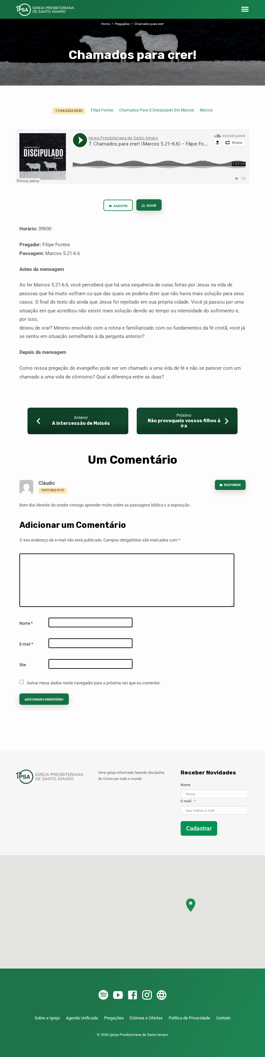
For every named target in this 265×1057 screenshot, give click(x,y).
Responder (232, 485)
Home (105, 24)
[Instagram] (147, 995)
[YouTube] (118, 995)
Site (22, 665)
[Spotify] (103, 995)
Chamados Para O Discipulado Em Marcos (156, 110)
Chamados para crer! (149, 24)
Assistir (120, 206)
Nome (26, 623)
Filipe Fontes (102, 110)
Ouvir (151, 205)
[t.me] (161, 995)
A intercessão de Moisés (81, 423)
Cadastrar (199, 828)
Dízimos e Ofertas (146, 1018)
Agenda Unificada (82, 1018)
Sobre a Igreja (47, 1018)
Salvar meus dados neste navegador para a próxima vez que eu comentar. (93, 682)
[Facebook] (132, 995)
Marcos (206, 110)
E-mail (26, 644)
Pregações (122, 24)
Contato (223, 1018)
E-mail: (186, 801)
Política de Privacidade (189, 1018)
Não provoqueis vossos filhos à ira (184, 423)
